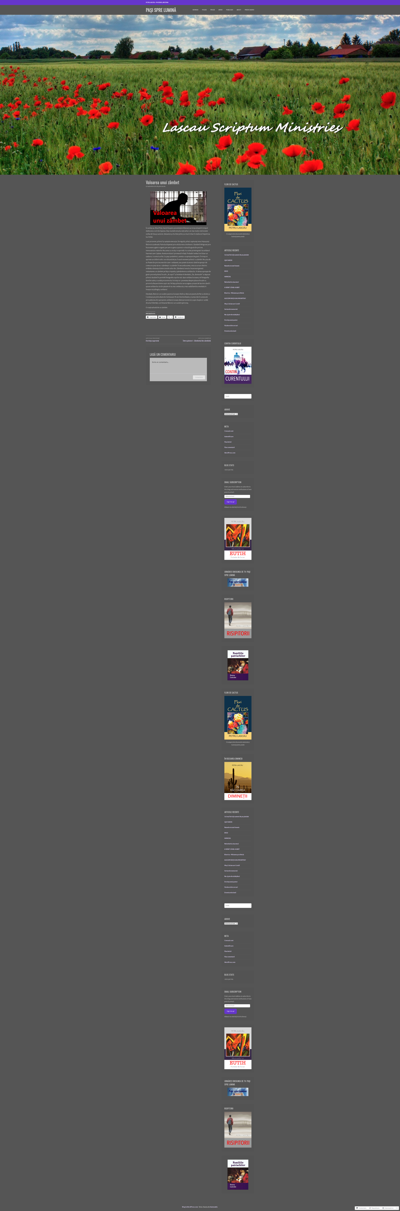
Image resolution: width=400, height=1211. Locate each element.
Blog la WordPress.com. (190, 1207)
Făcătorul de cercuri (231, 325)
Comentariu (199, 377)
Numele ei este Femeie (231, 266)
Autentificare (228, 436)
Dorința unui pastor (231, 320)
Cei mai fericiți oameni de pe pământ (236, 255)
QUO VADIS (228, 260)
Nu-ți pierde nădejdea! (232, 314)
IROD (226, 271)
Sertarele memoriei (231, 309)
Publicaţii (229, 10)
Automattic (214, 1207)
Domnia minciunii (230, 331)
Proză (212, 10)
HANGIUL (227, 276)
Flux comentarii (229, 447)
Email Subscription (232, 482)
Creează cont (228, 431)
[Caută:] (238, 396)
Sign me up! (230, 502)
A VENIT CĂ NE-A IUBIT (232, 287)
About (239, 10)
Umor (220, 10)
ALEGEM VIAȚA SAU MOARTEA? (235, 298)
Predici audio (249, 10)
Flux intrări (228, 442)
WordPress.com (229, 453)
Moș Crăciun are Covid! (232, 304)
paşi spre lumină (161, 10)
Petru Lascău (162, 186)
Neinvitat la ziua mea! (231, 282)
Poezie (204, 10)
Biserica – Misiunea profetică (234, 293)
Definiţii (195, 10)
